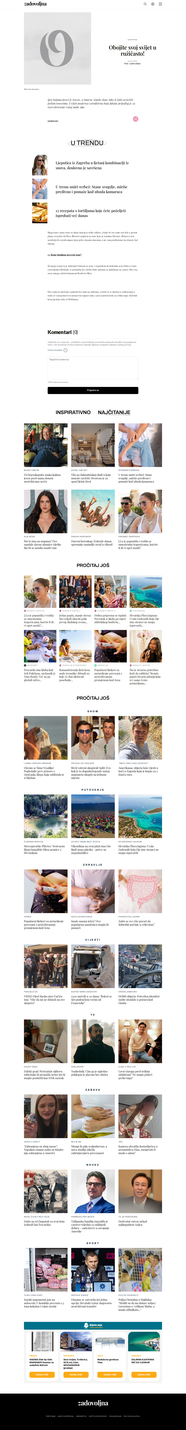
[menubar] (153, 4)
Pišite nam (50, 1416)
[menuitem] (152, 4)
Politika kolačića (132, 1416)
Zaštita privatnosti (98, 1416)
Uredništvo (81, 1416)
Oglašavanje (115, 1416)
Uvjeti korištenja (65, 1416)
